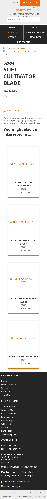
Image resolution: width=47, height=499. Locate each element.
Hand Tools (6, 431)
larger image (11, 51)
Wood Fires (6, 424)
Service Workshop (35, 32)
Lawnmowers (7, 417)
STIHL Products (8, 406)
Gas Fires (5, 427)
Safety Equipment (9, 434)
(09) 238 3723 (14, 445)
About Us (5, 395)
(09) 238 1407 (14, 449)
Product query (13, 110)
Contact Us (23, 42)
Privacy (21, 493)
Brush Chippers (8, 420)
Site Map (13, 493)
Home (12, 27)
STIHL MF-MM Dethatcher (23, 184)
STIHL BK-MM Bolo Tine (23, 356)
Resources (35, 37)
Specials (11, 37)
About (35, 27)
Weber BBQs (7, 410)
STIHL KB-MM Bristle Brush (23, 242)
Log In (15, 3)
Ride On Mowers (8, 413)
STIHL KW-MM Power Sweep (23, 300)
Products (12, 32)
